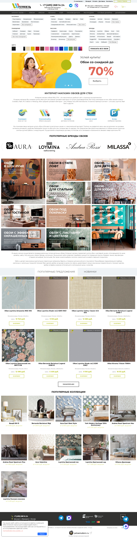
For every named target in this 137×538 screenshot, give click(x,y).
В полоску (62, 39)
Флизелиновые (38, 19)
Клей (61, 13)
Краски (32, 13)
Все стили (82, 24)
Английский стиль (64, 22)
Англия (100, 19)
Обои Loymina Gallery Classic (85, 311)
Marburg (92, 31)
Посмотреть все (68, 384)
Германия (115, 19)
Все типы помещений (19, 36)
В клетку (53, 39)
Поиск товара (122, 1)
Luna (97, 42)
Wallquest (104, 42)
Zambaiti (92, 36)
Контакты (109, 1)
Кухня (29, 34)
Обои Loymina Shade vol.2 (51, 311)
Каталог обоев (17, 13)
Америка (92, 19)
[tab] (56, 272)
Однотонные (75, 34)
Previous (2, 146)
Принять (42, 534)
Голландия (93, 22)
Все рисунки (71, 39)
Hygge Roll (93, 39)
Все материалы (26, 24)
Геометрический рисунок (58, 36)
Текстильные (35, 22)
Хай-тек (75, 19)
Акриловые (16, 24)
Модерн (60, 19)
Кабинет (15, 31)
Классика (54, 22)
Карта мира (63, 31)
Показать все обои (99, 49)
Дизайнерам (120, 13)
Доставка (102, 1)
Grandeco (116, 39)
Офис (29, 31)
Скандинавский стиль (57, 24)
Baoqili (109, 36)
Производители (73, 13)
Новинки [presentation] (90, 271)
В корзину (16, 323)
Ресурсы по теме (112, 527)
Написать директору (73, 8)
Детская (22, 34)
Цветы (71, 36)
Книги (71, 31)
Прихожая (36, 34)
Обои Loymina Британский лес (18, 364)
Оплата (94, 1)
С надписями (65, 34)
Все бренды (113, 42)
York (117, 31)
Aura (112, 31)
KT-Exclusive (101, 36)
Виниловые (16, 22)
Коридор (22, 31)
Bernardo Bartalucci (112, 34)
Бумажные (25, 22)
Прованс (68, 19)
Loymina (99, 31)
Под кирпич (78, 31)
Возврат (88, 1)
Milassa (107, 31)
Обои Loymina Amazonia (18, 311)
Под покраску (17, 19)
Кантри (53, 19)
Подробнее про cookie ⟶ (13, 531)
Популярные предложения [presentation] (56, 271)
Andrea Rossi (100, 34)
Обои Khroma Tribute (118, 363)
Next (135, 146)
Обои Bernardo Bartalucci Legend (119, 311)
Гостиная (36, 31)
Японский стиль (71, 24)
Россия (107, 22)
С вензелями (55, 34)
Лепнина (51, 13)
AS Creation (116, 36)
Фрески (41, 13)
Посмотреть (18, 304)
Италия (101, 22)
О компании (78, 1)
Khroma (92, 34)
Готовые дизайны (104, 13)
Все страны (115, 22)
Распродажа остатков (105, 39)
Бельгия (107, 19)
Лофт (81, 19)
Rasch (91, 42)
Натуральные (27, 19)
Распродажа (89, 13)
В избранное (26, 323)
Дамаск (77, 36)
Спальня (15, 34)
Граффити (54, 31)
